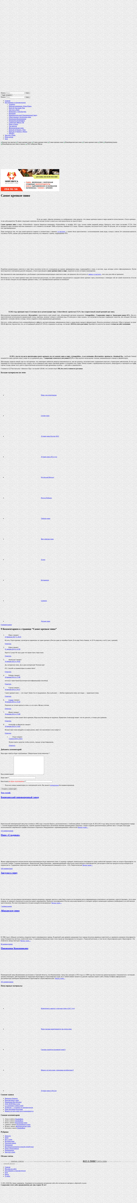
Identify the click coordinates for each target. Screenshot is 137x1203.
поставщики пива (6, 1161)
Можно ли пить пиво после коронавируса (19, 1111)
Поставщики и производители (15, 102)
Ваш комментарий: (7, 774)
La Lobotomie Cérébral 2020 (14, 1106)
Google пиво (45, 416)
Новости (8, 1136)
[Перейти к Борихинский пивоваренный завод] (19, 820)
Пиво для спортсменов (49, 395)
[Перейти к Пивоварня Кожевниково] (19, 971)
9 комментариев (6, 625)
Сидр (16, 1163)
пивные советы (17, 1161)
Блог (6, 139)
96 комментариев (7, 944)
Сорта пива (101, 1161)
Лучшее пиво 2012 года (49, 457)
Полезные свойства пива (114, 1161)
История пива (9, 1141)
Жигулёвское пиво (47, 539)
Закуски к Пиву (14, 110)
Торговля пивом (10, 1143)
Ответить (8, 644)
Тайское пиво (45, 518)
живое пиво (79, 1161)
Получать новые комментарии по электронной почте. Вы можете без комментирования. (39, 785)
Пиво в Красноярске (12, 1148)
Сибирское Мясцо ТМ (16, 122)
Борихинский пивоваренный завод (20, 797)
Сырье (122, 1161)
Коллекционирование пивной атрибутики (19, 1147)
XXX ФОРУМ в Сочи (12, 1104)
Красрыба (12, 113)
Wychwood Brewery (47, 477)
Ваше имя (5, 778)
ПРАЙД (11, 133)
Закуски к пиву (9, 873)
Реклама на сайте (11, 1169)
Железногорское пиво (16, 128)
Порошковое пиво (21, 1122)
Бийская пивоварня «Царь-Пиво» (20, 106)
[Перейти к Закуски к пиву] (19, 896)
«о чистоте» (61, 231)
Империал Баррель (11, 1098)
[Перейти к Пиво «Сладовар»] (19, 858)
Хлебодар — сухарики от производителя (19, 1107)
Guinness (44, 601)
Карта (7, 1174)
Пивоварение (9, 1150)
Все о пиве (8, 1139)
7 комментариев (6, 906)
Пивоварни (9, 1145)
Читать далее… (83, 827)
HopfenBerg (19, 1119)
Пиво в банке (13, 124)
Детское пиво (45, 621)
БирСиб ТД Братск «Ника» (18, 131)
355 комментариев (7, 982)
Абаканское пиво (10, 910)
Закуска (68, 1161)
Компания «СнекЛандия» (17, 111)
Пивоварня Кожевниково (17, 119)
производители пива (39, 1161)
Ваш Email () (13, 781)
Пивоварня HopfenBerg (17, 121)
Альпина (12, 104)
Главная (7, 101)
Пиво (7, 1138)
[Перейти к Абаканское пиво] (19, 934)
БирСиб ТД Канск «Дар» (17, 130)
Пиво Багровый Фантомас (14, 1109)
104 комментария (7, 868)
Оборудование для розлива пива (20, 117)
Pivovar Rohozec (46, 498)
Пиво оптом (9, 137)
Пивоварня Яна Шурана (13, 1102)
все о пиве (89, 1160)
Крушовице (45, 580)
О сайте (7, 1176)
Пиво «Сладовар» (10, 835)
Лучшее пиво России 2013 (50, 436)
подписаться (54, 785)
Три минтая (13, 126)
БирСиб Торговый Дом (17, 108)
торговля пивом (28, 1161)
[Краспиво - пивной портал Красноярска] (68, 91)
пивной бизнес (9, 1163)
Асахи (43, 559)
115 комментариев (7, 831)
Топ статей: (6, 793)
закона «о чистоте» (94, 274)
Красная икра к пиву (12, 1100)
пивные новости (51, 1161)
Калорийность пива (23, 1124)
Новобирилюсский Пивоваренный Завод (23, 115)
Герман (10, 700)
